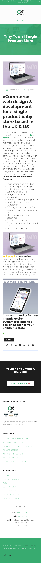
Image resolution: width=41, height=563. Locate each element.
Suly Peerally (31, 90)
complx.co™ (30, 546)
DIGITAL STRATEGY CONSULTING (16, 438)
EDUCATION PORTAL (11, 479)
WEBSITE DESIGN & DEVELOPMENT (17, 446)
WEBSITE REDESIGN (11, 450)
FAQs (5, 483)
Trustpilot (24, 2)
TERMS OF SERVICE (11, 495)
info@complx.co (23, 516)
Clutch (18, 2)
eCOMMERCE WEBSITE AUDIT (15, 442)
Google (38, 1)
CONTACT (6, 475)
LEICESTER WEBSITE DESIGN (15, 462)
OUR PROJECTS (9, 487)
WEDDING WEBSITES (11, 498)
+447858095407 (22, 512)
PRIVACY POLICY (9, 491)
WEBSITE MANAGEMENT (13, 454)
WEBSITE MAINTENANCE (13, 458)
